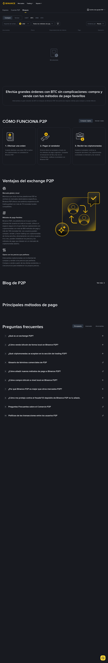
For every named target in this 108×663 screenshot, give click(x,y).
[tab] (5, 10)
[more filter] (58, 24)
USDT (26, 18)
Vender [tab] (17, 18)
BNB (37, 18)
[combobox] (24, 24)
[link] (56, 362)
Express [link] (5, 10)
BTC (32, 18)
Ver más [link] (100, 283)
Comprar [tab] (8, 18)
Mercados (21, 3)
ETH (42, 18)
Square (38, 3)
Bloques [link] (25, 10)
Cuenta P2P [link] (15, 10)
